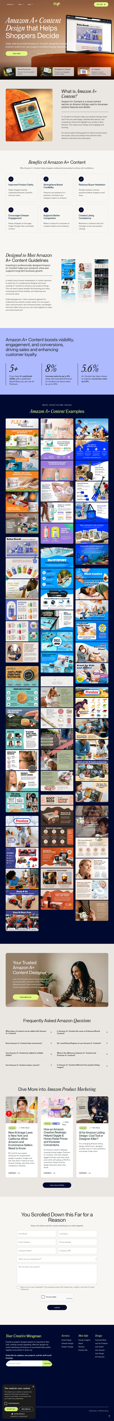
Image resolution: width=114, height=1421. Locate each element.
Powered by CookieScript (18, 1416)
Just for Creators (101, 1343)
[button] (11, 4)
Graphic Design (67, 1347)
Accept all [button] (11, 1409)
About (80, 1343)
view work (16, 53)
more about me (25, 997)
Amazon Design (67, 1343)
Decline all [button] (26, 1409)
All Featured (99, 1357)
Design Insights (84, 1340)
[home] (57, 4)
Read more (19, 1398)
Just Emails (99, 1347)
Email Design (66, 1340)
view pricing (41, 53)
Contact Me (82, 1350)
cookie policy (93, 1411)
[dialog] (19, 1401)
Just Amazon (100, 1350)
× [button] (33, 1387)
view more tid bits (57, 1185)
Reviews (81, 1347)
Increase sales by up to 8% (57, 376)
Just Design (99, 1353)
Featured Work (100, 1340)
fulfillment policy (103, 1411)
